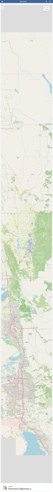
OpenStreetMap (44, 482)
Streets (46, 7)
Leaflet (39, 482)
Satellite (47, 9)
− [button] (2, 9)
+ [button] (2, 7)
